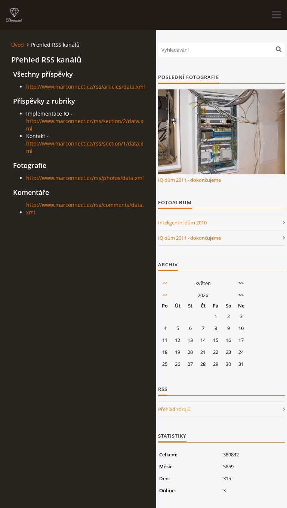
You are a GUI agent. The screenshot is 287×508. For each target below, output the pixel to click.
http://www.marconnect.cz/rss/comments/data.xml (85, 208)
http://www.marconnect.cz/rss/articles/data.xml (85, 86)
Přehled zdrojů (174, 409)
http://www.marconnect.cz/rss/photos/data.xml (85, 177)
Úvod (17, 44)
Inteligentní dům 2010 (182, 222)
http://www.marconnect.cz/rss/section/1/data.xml (84, 147)
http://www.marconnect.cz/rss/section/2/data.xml (84, 124)
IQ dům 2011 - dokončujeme (189, 180)
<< (164, 283)
